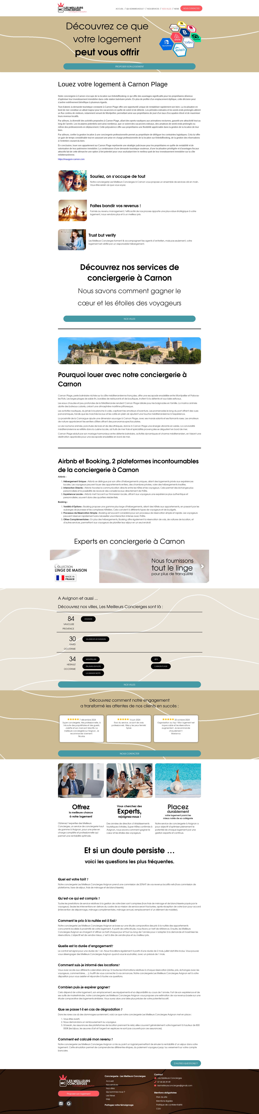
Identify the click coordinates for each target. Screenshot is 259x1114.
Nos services (153, 8)
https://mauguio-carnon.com (71, 159)
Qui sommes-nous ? (135, 8)
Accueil (119, 8)
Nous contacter (191, 8)
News (176, 8)
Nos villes (166, 8)
